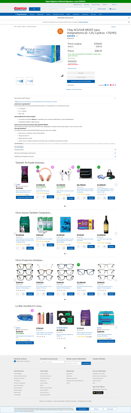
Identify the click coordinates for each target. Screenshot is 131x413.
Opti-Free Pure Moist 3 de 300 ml (44, 239)
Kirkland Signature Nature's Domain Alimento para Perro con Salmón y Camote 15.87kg (65, 240)
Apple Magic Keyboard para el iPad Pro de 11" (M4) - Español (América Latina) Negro (85, 190)
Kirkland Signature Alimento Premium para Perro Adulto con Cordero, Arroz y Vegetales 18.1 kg (25, 240)
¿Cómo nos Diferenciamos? (20, 376)
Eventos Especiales (44, 378)
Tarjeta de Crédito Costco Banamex (74, 380)
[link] (105, 85)
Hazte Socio (69, 376)
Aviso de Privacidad (18, 385)
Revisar (96, 409)
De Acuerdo (82, 409)
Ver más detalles (19, 147)
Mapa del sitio (17, 392)
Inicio (15, 26)
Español (104, 4)
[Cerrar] (129, 17)
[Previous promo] (15, 184)
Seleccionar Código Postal (25, 197)
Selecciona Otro (72, 68)
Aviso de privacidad (59, 401)
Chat (100, 14)
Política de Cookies (18, 411)
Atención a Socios (97, 380)
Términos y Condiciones (19, 383)
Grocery (32, 14)
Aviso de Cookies (18, 387)
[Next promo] (116, 184)
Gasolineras (76, 14)
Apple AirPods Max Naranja (42, 191)
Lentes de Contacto (31, 26)
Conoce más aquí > (83, 22)
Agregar (50, 197)
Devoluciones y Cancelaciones (100, 376)
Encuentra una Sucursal (48, 359)
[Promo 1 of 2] (64, 206)
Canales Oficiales (99, 359)
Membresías (40, 14)
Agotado (81, 73)
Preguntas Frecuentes (19, 378)
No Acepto (110, 409)
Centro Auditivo (44, 383)
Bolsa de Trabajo (18, 390)
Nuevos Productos (44, 392)
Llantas (48, 14)
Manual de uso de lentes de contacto (47, 101)
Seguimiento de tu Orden (99, 373)
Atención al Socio (20, 359)
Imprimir (113, 27)
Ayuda (68, 383)
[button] (92, 8)
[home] (20, 9)
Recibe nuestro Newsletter (76, 359)
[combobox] (34, 9)
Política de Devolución (98, 378)
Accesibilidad (17, 394)
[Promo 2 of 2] (66, 206)
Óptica (68, 14)
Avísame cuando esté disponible (81, 81)
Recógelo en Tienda (58, 14)
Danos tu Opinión (44, 390)
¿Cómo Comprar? (44, 373)
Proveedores (17, 380)
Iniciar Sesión (102, 9)
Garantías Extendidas (45, 394)
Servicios (93, 14)
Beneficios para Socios (71, 378)
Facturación (85, 14)
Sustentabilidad (18, 373)
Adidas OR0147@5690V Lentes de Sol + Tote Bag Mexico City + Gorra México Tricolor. (105, 190)
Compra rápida (81, 77)
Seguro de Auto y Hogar (46, 387)
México (114, 4)
